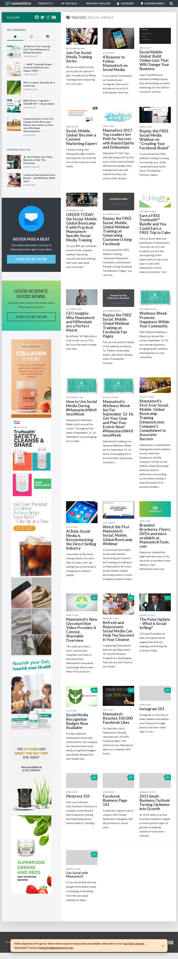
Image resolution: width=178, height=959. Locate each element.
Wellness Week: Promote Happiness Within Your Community (154, 319)
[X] (42, 17)
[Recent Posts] (31, 37)
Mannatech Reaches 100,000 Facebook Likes (118, 718)
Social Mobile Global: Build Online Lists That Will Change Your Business (154, 60)
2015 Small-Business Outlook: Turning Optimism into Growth (155, 802)
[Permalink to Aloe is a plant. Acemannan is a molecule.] (14, 88)
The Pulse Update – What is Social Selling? (154, 623)
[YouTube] (53, 17)
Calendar (127, 3)
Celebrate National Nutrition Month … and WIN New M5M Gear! (39, 178)
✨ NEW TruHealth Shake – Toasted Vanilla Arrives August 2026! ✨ (38, 67)
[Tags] (47, 37)
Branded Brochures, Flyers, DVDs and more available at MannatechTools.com (155, 536)
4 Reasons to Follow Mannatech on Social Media (115, 63)
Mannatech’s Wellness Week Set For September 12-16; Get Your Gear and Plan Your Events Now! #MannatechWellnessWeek (118, 418)
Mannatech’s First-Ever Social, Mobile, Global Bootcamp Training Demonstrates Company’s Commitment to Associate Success (154, 420)
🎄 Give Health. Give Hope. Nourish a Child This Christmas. (38, 160)
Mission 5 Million (98, 3)
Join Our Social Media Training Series (79, 56)
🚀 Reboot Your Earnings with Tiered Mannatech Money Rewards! (37, 49)
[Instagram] (48, 17)
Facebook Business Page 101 (115, 800)
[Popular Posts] (15, 37)
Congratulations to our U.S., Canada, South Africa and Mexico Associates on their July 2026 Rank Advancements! (38, 125)
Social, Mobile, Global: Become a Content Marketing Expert (81, 137)
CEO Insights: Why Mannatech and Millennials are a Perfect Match (80, 321)
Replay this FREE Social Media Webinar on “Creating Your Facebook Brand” (154, 139)
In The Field (69, 3)
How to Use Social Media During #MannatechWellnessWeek (81, 408)
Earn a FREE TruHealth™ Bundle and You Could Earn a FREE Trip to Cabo (155, 224)
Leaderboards (154, 3)
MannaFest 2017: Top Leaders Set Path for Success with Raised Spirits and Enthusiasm (118, 139)
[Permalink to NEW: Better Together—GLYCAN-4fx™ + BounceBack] (14, 106)
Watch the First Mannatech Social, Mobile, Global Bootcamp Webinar (117, 535)
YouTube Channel (133, 943)
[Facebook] (37, 17)
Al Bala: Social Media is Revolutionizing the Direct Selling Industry (81, 539)
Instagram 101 (151, 708)
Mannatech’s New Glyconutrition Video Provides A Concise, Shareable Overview (81, 630)
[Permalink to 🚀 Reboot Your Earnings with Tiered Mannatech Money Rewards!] (14, 51)
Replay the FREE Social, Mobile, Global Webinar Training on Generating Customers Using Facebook (117, 231)
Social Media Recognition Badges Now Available (77, 721)
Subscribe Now (31, 259)
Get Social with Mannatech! (77, 874)
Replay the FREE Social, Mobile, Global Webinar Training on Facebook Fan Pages (117, 325)
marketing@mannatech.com (56, 947)
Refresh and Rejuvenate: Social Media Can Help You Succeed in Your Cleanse (118, 631)
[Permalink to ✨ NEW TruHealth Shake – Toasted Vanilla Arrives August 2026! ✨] (14, 69)
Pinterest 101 (78, 796)
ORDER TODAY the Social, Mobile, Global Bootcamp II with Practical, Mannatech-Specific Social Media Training (82, 227)
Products (45, 3)
